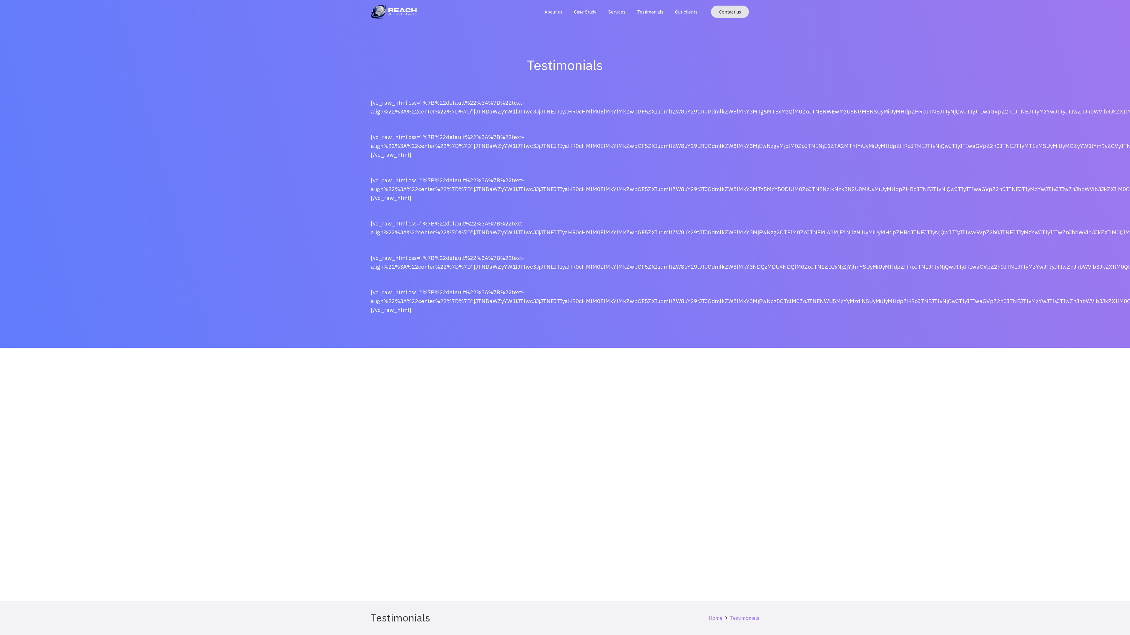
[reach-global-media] (394, 11)
